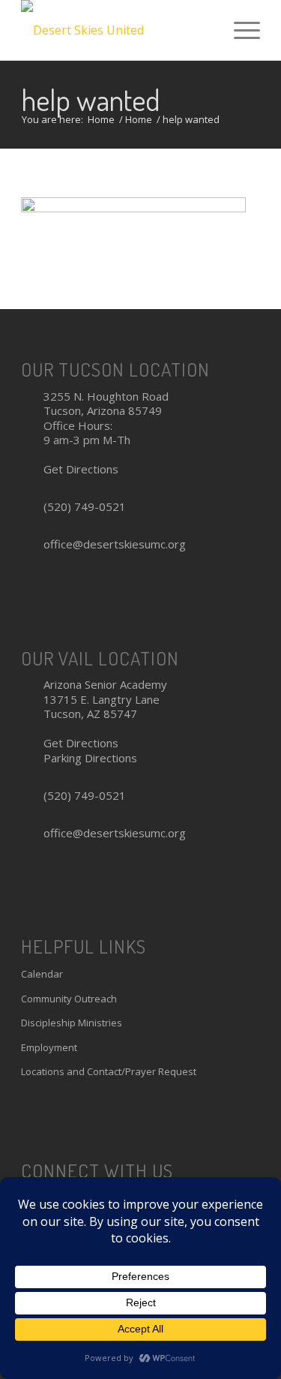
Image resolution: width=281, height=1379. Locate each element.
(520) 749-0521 (84, 506)
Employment (49, 1047)
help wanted (90, 99)
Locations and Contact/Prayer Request (108, 1071)
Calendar (42, 974)
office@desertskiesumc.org (114, 543)
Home (101, 119)
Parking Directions (90, 757)
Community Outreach (69, 998)
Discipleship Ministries (71, 1022)
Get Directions (80, 468)
